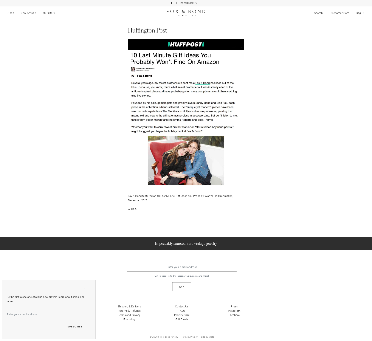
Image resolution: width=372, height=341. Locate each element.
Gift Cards (181, 319)
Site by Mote (207, 336)
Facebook (234, 315)
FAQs (181, 310)
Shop (11, 13)
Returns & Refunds (129, 310)
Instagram (234, 310)
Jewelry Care (182, 315)
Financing (129, 319)
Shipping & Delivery (129, 306)
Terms (184, 336)
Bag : (360, 13)
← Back (132, 209)
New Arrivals (28, 13)
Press (234, 306)
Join (182, 286)
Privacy (194, 336)
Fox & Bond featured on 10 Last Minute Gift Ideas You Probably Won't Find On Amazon (180, 196)
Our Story (49, 13)
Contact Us (181, 306)
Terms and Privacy (129, 315)
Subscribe (74, 326)
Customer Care (340, 13)
